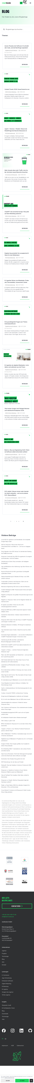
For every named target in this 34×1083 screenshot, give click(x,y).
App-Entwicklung (6, 978)
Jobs (3, 962)
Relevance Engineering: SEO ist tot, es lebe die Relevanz (15, 586)
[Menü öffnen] (30, 3)
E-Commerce (5, 975)
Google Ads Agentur (7, 992)
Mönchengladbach (7, 927)
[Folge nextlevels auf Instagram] (12, 1030)
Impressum (5, 1045)
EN (5, 1038)
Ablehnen (8, 1080)
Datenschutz (20, 1045)
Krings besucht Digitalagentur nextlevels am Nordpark (14, 696)
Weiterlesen (25, 65)
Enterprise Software (7, 981)
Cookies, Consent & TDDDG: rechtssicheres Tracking (14, 693)
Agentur (4, 951)
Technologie (5, 956)
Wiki (3, 1019)
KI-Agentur (5, 989)
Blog (3, 959)
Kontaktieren (16, 906)
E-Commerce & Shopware (11, 174)
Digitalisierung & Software (11, 50)
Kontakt (4, 965)
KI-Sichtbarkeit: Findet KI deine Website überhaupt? (14, 717)
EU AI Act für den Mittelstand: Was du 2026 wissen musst (15, 699)
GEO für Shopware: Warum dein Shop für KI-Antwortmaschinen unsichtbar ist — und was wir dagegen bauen (15, 546)
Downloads (5, 1014)
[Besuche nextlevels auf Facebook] (4, 1030)
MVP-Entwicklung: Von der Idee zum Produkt (12, 762)
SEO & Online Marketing (10, 92)
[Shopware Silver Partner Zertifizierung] (9, 860)
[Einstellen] (31, 1080)
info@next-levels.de (8, 917)
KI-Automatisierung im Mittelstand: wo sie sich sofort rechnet (16, 680)
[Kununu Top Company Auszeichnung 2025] (25, 871)
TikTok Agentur (6, 995)
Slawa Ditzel (9, 52)
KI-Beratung (5, 986)
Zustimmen (22, 1080)
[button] (24, 3)
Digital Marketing (6, 983)
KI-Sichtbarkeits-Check (8, 1008)
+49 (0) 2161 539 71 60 (9, 915)
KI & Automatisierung (10, 133)
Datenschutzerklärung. (9, 1077)
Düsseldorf (5, 936)
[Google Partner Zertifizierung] (24, 860)
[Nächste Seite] (23, 521)
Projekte (4, 953)
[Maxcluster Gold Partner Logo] (9, 871)
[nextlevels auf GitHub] (30, 1031)
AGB (12, 1045)
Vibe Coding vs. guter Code (8, 720)
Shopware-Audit (6, 1005)
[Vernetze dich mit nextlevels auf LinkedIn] (21, 1030)
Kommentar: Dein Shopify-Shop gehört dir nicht (13, 759)
